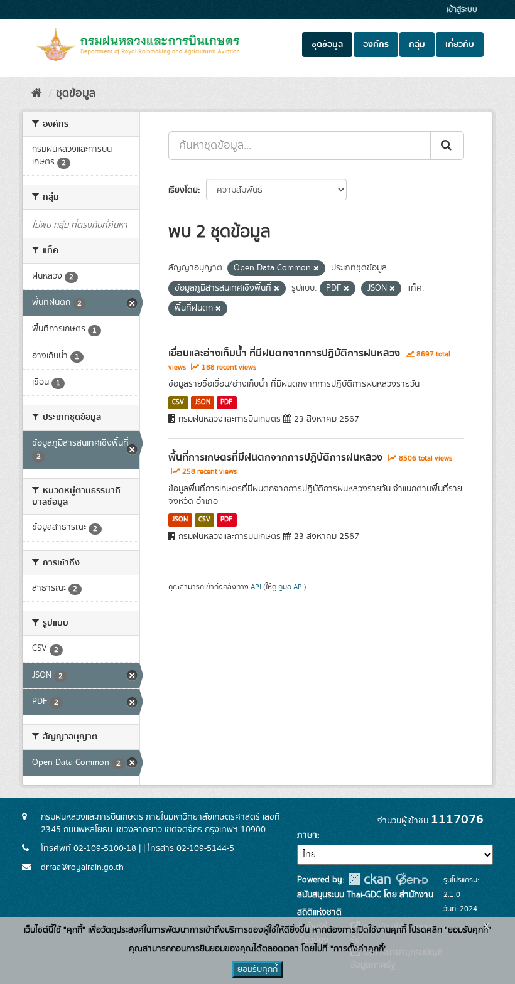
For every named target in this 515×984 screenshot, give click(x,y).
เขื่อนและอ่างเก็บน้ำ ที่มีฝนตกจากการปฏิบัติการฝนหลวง (284, 353)
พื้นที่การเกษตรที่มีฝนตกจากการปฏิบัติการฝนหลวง (275, 457)
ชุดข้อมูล (327, 44)
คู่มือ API (291, 587)
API (256, 587)
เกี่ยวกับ (459, 44)
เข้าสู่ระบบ (462, 10)
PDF (226, 402)
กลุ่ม (417, 44)
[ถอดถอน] (316, 269)
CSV (178, 402)
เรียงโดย (183, 190)
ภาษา (307, 835)
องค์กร (376, 44)
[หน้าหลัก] (36, 93)
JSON (202, 402)
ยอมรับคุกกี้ (257, 969)
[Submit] (447, 145)
